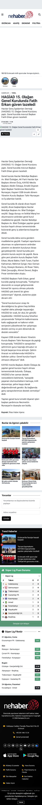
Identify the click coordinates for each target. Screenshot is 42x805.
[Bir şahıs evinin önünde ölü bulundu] (11, 474)
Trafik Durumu (11, 770)
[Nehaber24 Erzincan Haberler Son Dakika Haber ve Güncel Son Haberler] (21, 14)
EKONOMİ (26, 23)
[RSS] (21, 749)
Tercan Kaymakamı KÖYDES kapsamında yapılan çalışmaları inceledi (29, 441)
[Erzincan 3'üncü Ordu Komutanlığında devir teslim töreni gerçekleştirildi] (31, 474)
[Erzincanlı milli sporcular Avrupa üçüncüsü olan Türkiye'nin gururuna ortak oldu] (11, 453)
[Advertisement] (21, 49)
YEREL (14, 93)
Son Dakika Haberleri (27, 777)
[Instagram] (17, 745)
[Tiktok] (29, 745)
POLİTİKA (36, 23)
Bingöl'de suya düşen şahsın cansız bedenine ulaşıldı (30, 461)
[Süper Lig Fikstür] (39, 631)
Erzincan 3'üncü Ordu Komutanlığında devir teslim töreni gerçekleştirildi (29, 484)
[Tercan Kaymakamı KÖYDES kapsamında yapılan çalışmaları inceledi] (31, 431)
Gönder (6, 518)
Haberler (5, 93)
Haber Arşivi (10, 783)
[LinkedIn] (21, 745)
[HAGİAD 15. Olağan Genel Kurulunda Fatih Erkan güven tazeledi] (21, 128)
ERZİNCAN (6, 23)
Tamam (21, 802)
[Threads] (33, 745)
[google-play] (30, 756)
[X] (9, 745)
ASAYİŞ (16, 23)
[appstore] (11, 756)
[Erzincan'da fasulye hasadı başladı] (11, 431)
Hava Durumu (30, 766)
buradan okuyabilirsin (27, 799)
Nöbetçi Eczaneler (12, 766)
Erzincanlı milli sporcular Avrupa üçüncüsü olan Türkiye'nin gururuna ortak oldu (21, 73)
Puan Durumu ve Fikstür (29, 771)
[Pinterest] (13, 745)
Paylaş (6, 134)
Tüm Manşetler (11, 776)
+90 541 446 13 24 (22, 733)
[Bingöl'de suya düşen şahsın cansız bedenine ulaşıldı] (31, 453)
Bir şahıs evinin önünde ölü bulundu (10, 482)
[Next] (37, 745)
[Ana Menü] (2, 15)
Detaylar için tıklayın (21, 623)
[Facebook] (5, 745)
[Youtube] (25, 745)
